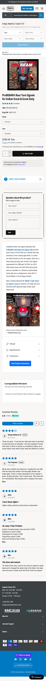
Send (9, 232)
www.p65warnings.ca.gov (14, 332)
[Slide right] (41, 74)
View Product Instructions (20, 363)
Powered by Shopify (30, 672)
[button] (3, 8)
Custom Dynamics (19, 672)
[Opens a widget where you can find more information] (36, 677)
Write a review (18, 424)
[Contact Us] (37, 8)
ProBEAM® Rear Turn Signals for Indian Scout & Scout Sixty (21, 54)
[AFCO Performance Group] (12, 610)
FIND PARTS (23, 45)
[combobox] (28, 15)
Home (6, 52)
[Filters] (36, 423)
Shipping (4, 142)
